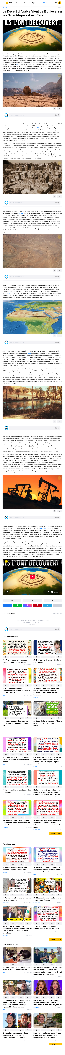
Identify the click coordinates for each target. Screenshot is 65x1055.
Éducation (35, 766)
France (8, 293)
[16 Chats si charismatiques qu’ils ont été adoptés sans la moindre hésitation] (47, 709)
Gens (4, 695)
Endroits (5, 7)
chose (12, 124)
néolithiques (38, 128)
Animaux (35, 728)
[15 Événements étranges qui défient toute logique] (47, 648)
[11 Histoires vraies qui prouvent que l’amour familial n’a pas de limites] (47, 914)
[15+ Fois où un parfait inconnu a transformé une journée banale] (17, 648)
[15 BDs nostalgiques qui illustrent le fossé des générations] (47, 886)
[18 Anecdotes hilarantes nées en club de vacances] (17, 778)
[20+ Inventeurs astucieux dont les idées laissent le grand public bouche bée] (17, 709)
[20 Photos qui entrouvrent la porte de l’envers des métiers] (17, 886)
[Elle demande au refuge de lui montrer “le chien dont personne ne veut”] (17, 955)
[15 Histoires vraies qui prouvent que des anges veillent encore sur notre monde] (17, 745)
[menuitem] (19, 3)
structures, (21, 213)
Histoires (5, 664)
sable (18, 64)
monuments (43, 528)
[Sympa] (9, 3)
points (29, 353)
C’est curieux (36, 664)
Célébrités (5, 935)
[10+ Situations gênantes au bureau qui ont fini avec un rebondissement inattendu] (17, 808)
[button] (12, 600)
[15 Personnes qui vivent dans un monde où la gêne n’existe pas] (17, 855)
